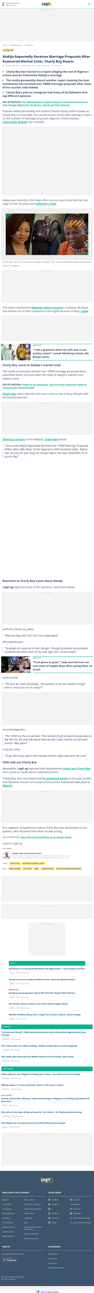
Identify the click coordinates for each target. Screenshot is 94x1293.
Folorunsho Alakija (15, 122)
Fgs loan (28, 869)
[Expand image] (90, 211)
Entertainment (16, 45)
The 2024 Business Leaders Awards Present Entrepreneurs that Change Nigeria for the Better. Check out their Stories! (45, 104)
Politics (12, 973)
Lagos (84, 311)
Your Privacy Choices (50, 1291)
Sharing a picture (14, 439)
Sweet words (15, 869)
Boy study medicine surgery (69, 869)
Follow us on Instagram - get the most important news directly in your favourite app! (45, 386)
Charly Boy (10, 394)
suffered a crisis (45, 204)
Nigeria (7, 785)
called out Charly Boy (77, 768)
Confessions (6, 1116)
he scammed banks (55, 778)
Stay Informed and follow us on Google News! (46, 837)
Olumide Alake (45, 66)
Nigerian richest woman (47, 307)
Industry (5, 1127)
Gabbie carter (47, 869)
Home (5, 45)
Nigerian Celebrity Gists (33, 863)
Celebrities (29, 45)
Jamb (37, 869)
